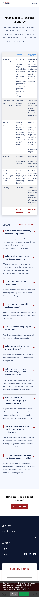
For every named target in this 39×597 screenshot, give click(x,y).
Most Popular (8, 531)
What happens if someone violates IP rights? (17, 347)
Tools (4, 537)
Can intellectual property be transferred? (18, 328)
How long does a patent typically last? (16, 283)
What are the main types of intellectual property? (17, 257)
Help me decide (19, 506)
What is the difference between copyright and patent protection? (15, 372)
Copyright (32, 55)
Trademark (20, 55)
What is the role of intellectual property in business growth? (15, 400)
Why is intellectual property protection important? (18, 232)
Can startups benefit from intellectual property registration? (17, 429)
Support (6, 542)
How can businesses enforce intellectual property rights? (18, 456)
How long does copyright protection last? (16, 305)
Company (6, 525)
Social (5, 554)
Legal (4, 548)
